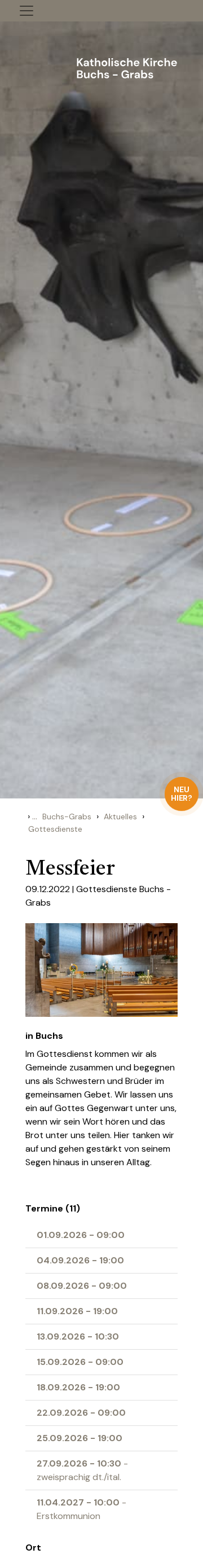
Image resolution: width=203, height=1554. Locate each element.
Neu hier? (182, 793)
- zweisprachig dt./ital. (82, 1470)
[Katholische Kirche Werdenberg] (101, 66)
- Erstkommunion (81, 1509)
